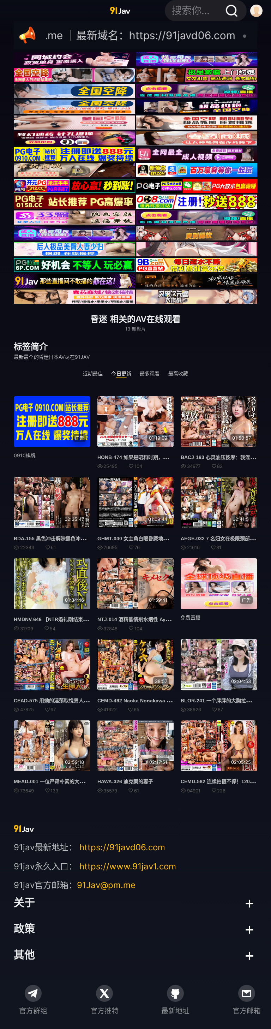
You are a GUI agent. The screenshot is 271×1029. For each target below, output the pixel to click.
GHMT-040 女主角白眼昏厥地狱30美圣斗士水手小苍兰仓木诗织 (167, 538)
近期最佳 (93, 373)
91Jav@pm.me (106, 885)
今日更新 (121, 373)
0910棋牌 (25, 455)
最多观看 (150, 373)
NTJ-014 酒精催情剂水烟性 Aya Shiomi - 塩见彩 (151, 619)
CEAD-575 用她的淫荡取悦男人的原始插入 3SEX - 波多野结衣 (82, 700)
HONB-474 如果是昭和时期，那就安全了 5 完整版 (152, 457)
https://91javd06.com (122, 847)
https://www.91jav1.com (127, 866)
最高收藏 (178, 373)
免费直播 (190, 617)
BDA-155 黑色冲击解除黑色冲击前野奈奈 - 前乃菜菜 (72, 538)
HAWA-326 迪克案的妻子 (125, 781)
